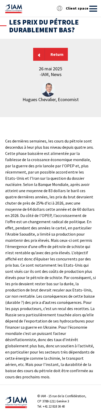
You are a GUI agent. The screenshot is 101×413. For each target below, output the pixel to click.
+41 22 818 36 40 (54, 406)
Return (57, 54)
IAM (43, 396)
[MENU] (93, 9)
